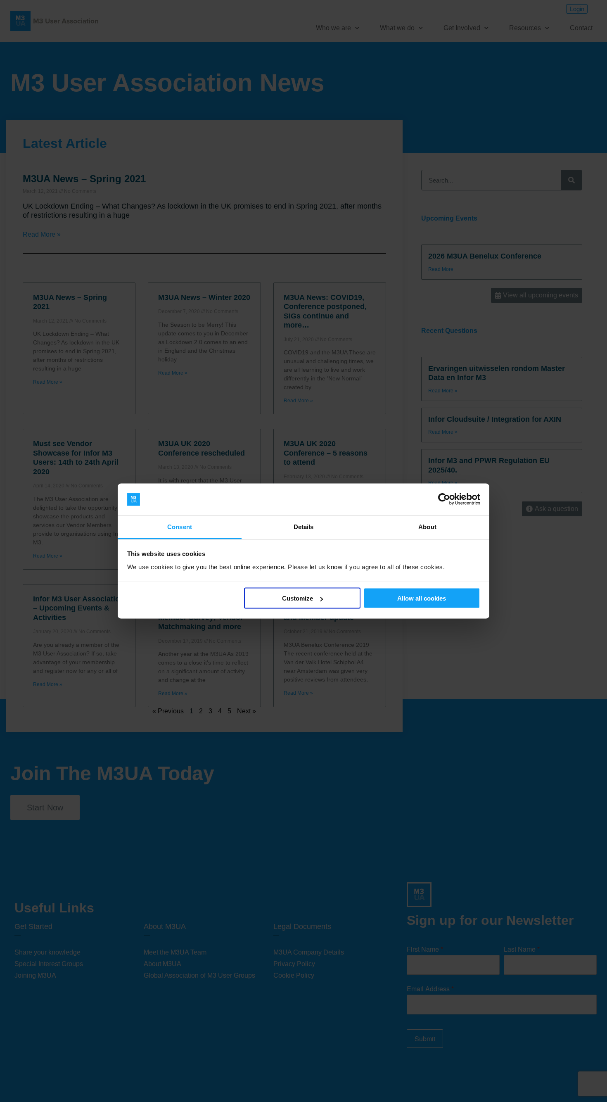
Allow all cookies (421, 598)
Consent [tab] (179, 526)
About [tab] (427, 526)
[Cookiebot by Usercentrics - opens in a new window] (444, 499)
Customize (297, 598)
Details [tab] (304, 526)
